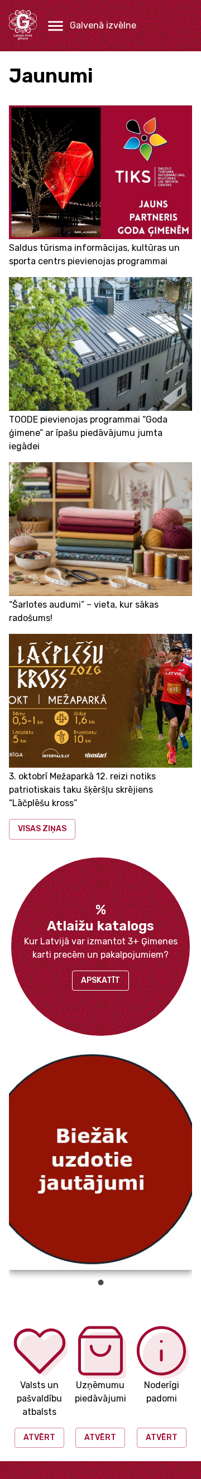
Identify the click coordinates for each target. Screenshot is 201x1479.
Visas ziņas (42, 828)
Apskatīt (100, 980)
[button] (91, 26)
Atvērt (39, 1437)
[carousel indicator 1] (101, 1282)
